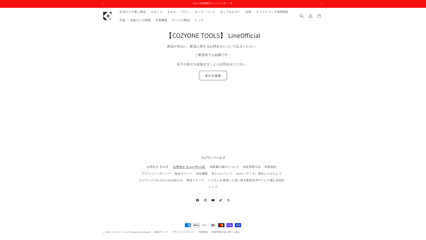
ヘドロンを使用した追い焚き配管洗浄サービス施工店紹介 (246, 180)
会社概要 (202, 173)
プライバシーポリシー (156, 173)
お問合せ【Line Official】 (189, 167)
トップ (213, 187)
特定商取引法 (252, 167)
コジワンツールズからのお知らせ (160, 180)
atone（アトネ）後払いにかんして (259, 173)
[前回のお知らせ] (103, 4)
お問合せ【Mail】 (158, 167)
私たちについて (222, 173)
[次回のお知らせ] (322, 4)
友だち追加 (213, 76)
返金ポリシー (183, 173)
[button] (301, 16)
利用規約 (270, 167)
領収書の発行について (224, 167)
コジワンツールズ (120, 232)
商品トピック (195, 180)
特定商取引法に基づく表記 (226, 231)
